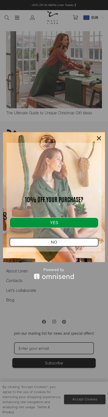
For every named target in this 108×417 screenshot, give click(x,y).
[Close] (99, 138)
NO (54, 242)
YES (54, 223)
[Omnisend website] (54, 273)
